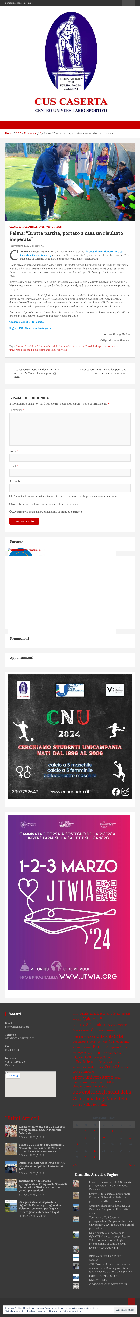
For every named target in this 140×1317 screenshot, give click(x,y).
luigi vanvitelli (82, 1057)
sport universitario (108, 346)
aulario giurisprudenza (105, 1013)
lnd (95, 346)
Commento (17, 410)
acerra (75, 1013)
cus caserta (78, 346)
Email (13, 466)
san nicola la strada (83, 1067)
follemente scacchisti (82, 1047)
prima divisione (111, 1062)
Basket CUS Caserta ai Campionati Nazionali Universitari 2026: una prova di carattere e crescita (41, 1148)
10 (103, 1137)
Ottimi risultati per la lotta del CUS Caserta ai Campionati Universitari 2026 (42, 1166)
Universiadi (100, 1086)
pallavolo (106, 1057)
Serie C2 (112, 1066)
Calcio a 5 (21, 346)
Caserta (85, 1030)
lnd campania (112, 1053)
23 (95, 1150)
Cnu (94, 1029)
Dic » (132, 1165)
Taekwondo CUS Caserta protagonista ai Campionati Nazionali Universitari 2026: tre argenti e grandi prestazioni (43, 1185)
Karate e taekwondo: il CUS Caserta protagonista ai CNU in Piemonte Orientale (42, 1130)
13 (130, 1137)
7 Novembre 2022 (19, 245)
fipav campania (119, 1041)
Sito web (14, 481)
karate (91, 1053)
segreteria (38, 245)
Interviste (46, 226)
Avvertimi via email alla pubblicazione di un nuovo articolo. (47, 511)
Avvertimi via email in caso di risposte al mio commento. (45, 504)
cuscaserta (80, 1041)
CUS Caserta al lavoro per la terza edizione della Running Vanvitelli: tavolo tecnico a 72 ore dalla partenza (111, 1268)
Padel (96, 1057)
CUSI (92, 1041)
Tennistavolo (97, 1082)
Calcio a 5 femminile (23, 226)
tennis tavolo (81, 1082)
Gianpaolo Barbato (117, 1047)
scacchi (99, 1067)
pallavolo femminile (87, 1062)
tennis (118, 1077)
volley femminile (95, 1105)
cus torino (101, 1041)
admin (41, 1137)
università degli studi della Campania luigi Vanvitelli (38, 349)
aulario (84, 1013)
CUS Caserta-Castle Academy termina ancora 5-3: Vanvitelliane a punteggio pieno (36, 373)
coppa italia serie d (84, 1036)
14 (77, 1144)
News (58, 226)
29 (85, 1157)
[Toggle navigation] (9, 125)
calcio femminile (61, 346)
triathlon (110, 1082)
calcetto (77, 1019)
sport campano (83, 1071)
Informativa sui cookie (73, 1311)
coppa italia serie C (107, 1030)
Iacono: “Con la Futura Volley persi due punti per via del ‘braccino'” (103, 371)
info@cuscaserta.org (17, 1026)
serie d (125, 1067)
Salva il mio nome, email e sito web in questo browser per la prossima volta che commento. (68, 496)
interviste (80, 1053)
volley (77, 1104)
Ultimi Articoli (22, 1118)
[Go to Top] (131, 1301)
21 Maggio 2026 (27, 1215)
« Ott (76, 1165)
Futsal (88, 346)
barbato (126, 1013)
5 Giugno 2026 (27, 1137)
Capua (76, 1030)
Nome (13, 451)
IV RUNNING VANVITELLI (104, 1248)
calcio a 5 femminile (39, 346)
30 (94, 1157)
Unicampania (82, 1086)
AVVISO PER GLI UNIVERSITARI (108, 1284)
